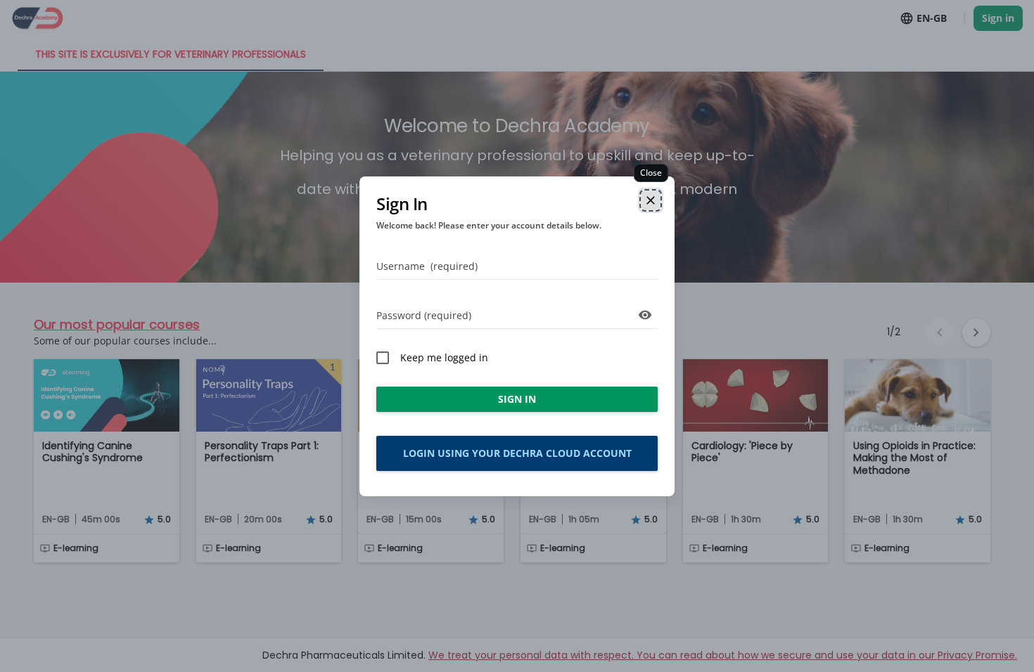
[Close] (650, 200)
